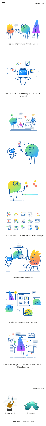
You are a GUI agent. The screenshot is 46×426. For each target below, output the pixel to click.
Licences (16, 421)
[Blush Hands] (10, 403)
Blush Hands (10, 413)
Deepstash (31, 413)
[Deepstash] (32, 405)
